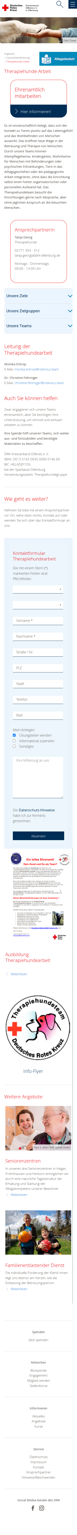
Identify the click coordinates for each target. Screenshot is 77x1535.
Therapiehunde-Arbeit (18, 61)
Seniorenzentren (23, 1161)
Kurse (38, 1426)
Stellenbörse (38, 1385)
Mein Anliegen (24, 730)
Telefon (21, 699)
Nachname (26, 636)
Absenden (38, 836)
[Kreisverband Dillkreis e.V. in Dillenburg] (12, 8)
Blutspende (38, 1370)
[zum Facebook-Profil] (33, 1508)
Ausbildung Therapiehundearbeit (27, 957)
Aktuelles (38, 1416)
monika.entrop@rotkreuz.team (37, 369)
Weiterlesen (19, 974)
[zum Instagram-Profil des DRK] (41, 1508)
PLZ (19, 667)
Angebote (39, 1421)
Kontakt (38, 1467)
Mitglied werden (38, 1380)
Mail (19, 715)
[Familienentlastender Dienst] (38, 1232)
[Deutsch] (58, 58)
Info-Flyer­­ (33, 1071)
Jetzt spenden (38, 1340)
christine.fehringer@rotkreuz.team (39, 383)
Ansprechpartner (38, 1472)
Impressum (38, 1462)
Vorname (24, 620)
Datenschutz (39, 1457)
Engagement (38, 1375)
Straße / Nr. (25, 652)
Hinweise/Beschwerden (38, 1477)
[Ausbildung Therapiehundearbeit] (38, 897)
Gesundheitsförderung (18, 57)
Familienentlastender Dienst (34, 1265)
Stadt (20, 683)
